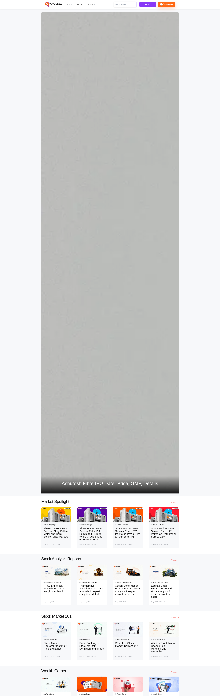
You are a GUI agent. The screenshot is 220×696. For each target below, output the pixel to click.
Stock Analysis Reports (53, 582)
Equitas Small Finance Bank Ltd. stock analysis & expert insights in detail (162, 591)
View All (174, 503)
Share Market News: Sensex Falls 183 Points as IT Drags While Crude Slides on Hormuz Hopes (91, 534)
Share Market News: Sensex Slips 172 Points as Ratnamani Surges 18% (163, 532)
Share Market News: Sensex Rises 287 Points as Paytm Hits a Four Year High (127, 532)
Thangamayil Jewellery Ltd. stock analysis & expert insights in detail (91, 590)
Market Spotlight (50, 525)
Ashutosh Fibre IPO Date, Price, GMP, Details (110, 483)
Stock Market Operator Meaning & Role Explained (55, 646)
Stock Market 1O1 (51, 639)
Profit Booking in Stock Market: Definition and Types (91, 646)
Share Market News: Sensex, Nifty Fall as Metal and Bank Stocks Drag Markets (56, 532)
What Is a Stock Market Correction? (126, 644)
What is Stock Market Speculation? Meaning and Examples (163, 647)
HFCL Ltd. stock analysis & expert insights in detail (54, 588)
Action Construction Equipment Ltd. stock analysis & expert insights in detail (127, 590)
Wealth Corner (50, 694)
